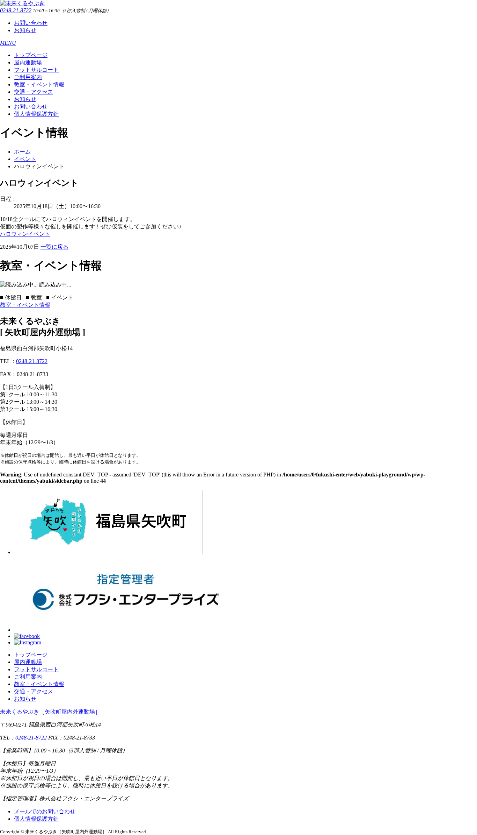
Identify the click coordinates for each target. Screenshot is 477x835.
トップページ (30, 55)
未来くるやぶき (50, 712)
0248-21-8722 (15, 10)
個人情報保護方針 (36, 114)
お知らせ (25, 30)
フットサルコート (36, 70)
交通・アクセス (33, 92)
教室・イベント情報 (39, 84)
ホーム (22, 152)
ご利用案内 (28, 77)
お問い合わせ (30, 23)
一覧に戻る (54, 247)
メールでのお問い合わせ (44, 811)
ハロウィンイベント (25, 234)
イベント (25, 159)
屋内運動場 (28, 62)
